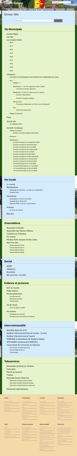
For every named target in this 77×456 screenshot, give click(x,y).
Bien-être (10, 213)
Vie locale (10, 179)
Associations (12, 223)
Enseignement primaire (17, 314)
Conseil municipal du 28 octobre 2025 (25, 149)
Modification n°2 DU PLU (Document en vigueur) (28, 92)
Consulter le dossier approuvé (26, 89)
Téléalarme (11, 269)
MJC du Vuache (13, 287)
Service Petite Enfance (17, 350)
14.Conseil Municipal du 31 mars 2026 (25, 166)
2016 (11, 42)
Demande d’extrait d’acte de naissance (22, 385)
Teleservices (11, 361)
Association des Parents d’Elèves (20, 230)
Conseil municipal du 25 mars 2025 (24, 147)
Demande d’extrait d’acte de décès (21, 380)
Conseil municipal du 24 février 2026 (25, 161)
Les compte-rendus (14, 39)
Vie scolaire (11, 311)
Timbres (10, 375)
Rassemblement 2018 (17, 250)
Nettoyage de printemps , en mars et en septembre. (26, 190)
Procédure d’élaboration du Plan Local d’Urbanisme (33, 104)
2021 (11, 60)
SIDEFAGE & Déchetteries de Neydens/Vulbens (26, 339)
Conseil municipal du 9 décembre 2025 (25, 156)
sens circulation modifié (17, 307)
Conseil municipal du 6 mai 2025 (23, 152)
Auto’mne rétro (12, 242)
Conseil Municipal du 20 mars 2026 (24, 163)
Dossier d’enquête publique (25, 98)
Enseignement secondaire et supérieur (22, 316)
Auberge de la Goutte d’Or (18, 201)
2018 (11, 49)
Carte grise (11, 369)
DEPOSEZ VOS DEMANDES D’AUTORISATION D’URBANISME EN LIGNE (34, 77)
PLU (11, 80)
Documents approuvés (23, 110)
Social (8, 261)
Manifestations (12, 187)
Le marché (11, 184)
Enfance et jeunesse (16, 283)
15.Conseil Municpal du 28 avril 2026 (25, 168)
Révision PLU (17, 102)
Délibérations (14, 140)
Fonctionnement (15, 296)
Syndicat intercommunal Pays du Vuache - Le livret (27, 333)
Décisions (13, 136)
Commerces (11, 196)
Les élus (10, 36)
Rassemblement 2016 (17, 245)
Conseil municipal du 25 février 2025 (25, 145)
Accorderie (11, 272)
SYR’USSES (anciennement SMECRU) (22, 342)
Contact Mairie (12, 34)
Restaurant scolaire (16, 299)
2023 (11, 67)
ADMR (9, 266)
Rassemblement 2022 (17, 252)
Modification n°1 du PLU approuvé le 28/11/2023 (29, 86)
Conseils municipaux (15, 127)
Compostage (14, 352)
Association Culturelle (15, 227)
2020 (11, 56)
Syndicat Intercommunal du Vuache (21, 336)
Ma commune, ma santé (16, 275)
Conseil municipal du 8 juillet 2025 (24, 154)
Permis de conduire (14, 372)
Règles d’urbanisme (16, 113)
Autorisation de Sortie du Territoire (20, 366)
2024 (11, 71)
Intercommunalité (15, 325)
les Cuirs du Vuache (16, 210)
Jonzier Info (11, 121)
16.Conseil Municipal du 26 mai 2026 (25, 170)
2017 (11, 46)
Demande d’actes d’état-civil (18, 377)
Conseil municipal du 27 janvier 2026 (25, 159)
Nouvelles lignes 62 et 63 (16, 330)
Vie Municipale (13, 29)
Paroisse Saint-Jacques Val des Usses (22, 239)
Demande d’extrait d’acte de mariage (22, 383)
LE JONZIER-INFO (16, 124)
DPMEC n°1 (17, 83)
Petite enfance (12, 290)
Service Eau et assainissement (20, 347)
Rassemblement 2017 (17, 247)
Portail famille (14, 301)
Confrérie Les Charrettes (16, 233)
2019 (11, 53)
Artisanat (10, 207)
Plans (9, 117)
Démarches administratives (17, 389)
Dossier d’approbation (23, 95)
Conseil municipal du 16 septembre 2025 (26, 142)
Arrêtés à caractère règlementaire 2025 (25, 133)
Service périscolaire (14, 293)
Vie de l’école (12, 304)
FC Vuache (11, 236)
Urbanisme (11, 74)
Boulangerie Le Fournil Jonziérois (20, 199)
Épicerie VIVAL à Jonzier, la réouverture (22, 203)
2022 (11, 63)
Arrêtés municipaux (16, 130)
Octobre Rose (14, 192)
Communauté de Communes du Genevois (23, 344)
